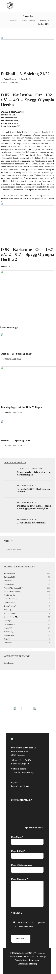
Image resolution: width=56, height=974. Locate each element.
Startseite (13, 20)
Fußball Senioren (28, 20)
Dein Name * (17, 837)
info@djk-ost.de (24, 764)
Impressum (15, 782)
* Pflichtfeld (16, 913)
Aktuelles (22, 469)
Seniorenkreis (35, 469)
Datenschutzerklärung (20, 786)
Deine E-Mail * (18, 851)
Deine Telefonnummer (21, 865)
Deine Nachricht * (19, 879)
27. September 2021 (25, 79)
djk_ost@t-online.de (34, 828)
